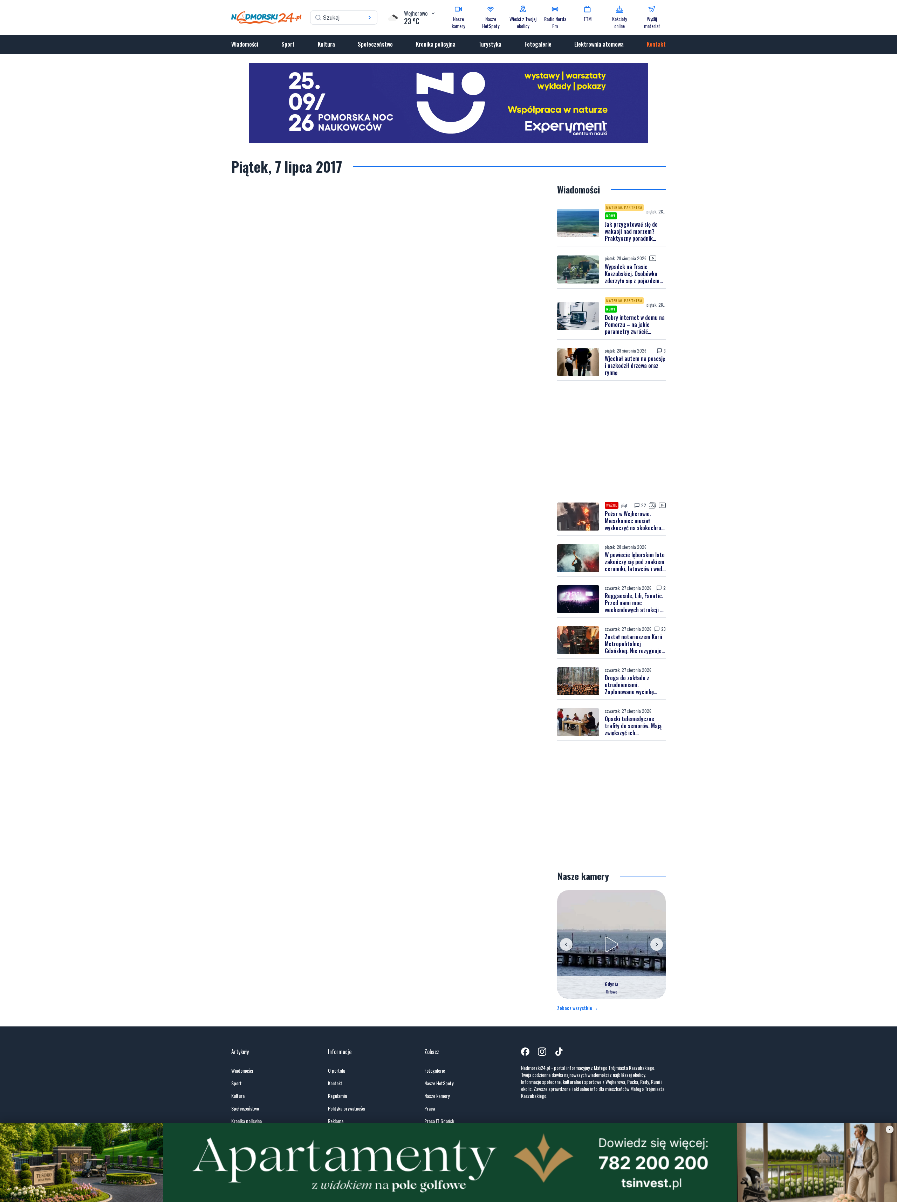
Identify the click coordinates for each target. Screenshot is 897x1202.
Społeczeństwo (375, 44)
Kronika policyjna (436, 44)
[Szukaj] (370, 17)
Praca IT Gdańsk (439, 1121)
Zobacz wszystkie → (577, 1007)
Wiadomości (244, 44)
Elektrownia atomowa (599, 44)
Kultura (326, 44)
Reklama (335, 1121)
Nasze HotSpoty (438, 1083)
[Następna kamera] (656, 944)
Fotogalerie (538, 44)
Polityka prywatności (346, 1108)
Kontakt (656, 44)
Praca (429, 1108)
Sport (288, 44)
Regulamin (337, 1095)
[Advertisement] (611, 441)
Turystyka (490, 44)
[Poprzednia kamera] (566, 944)
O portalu (336, 1070)
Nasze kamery (437, 1095)
